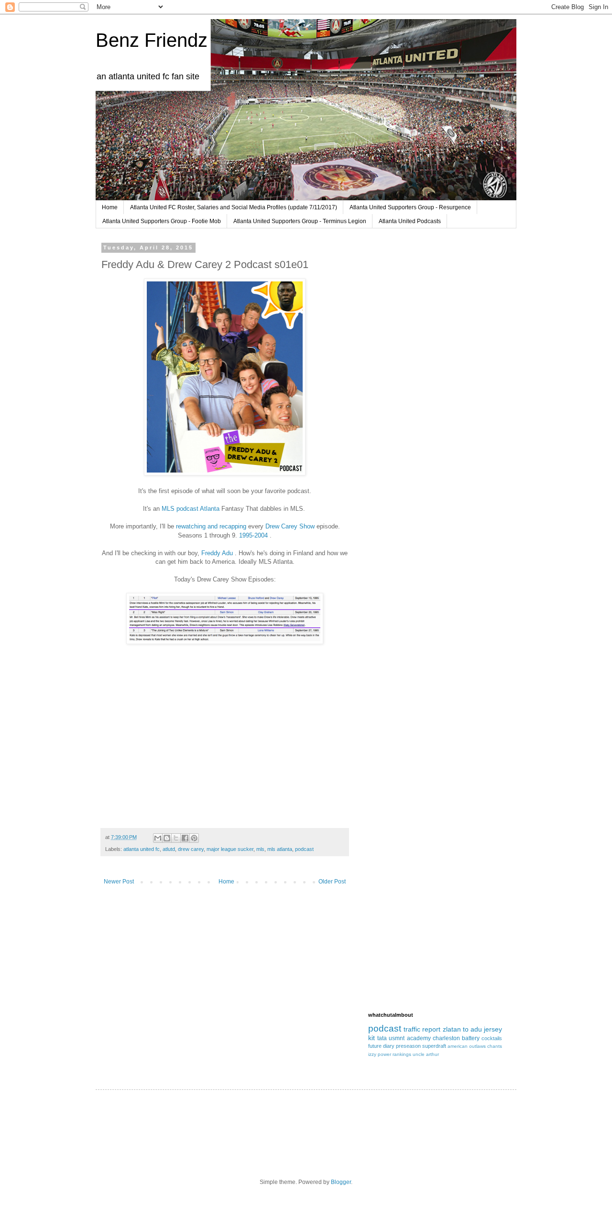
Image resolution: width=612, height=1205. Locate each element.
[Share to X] (176, 838)
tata (382, 1038)
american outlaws (467, 1046)
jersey (493, 1029)
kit (371, 1038)
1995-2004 (253, 535)
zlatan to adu (462, 1029)
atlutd (169, 849)
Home (110, 207)
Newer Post (119, 881)
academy (419, 1038)
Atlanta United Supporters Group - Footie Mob (161, 221)
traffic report (422, 1029)
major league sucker (230, 849)
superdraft (434, 1046)
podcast (304, 849)
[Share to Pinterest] (194, 838)
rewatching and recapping (211, 526)
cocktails (491, 1038)
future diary (381, 1046)
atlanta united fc (141, 849)
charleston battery (456, 1038)
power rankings (394, 1054)
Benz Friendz (152, 40)
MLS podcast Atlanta (190, 508)
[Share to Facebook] (185, 838)
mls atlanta (279, 849)
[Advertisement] (435, 402)
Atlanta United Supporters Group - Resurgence (410, 207)
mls (260, 849)
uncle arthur (426, 1054)
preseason (408, 1046)
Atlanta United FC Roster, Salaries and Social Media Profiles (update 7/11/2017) (233, 207)
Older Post (332, 881)
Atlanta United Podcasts (410, 221)
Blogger (341, 1182)
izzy (372, 1054)
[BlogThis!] (167, 838)
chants (494, 1046)
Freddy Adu (217, 553)
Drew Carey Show (290, 526)
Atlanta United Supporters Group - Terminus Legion (299, 221)
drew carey (191, 849)
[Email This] (158, 838)
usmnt (396, 1038)
